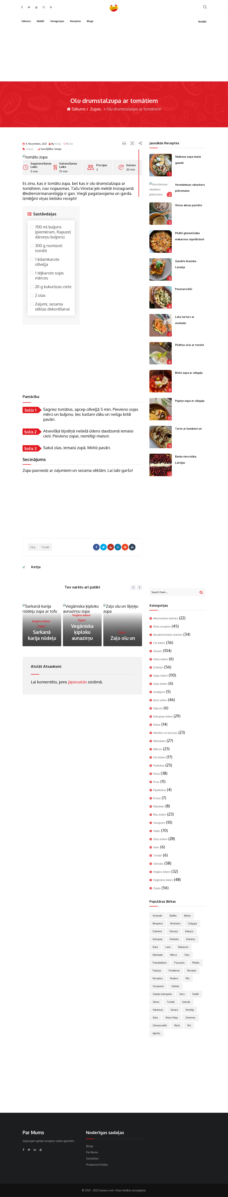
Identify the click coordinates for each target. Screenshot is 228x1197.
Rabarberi (158, 806)
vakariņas (158, 1009)
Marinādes (159, 741)
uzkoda (186, 1001)
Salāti (156, 831)
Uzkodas (158, 863)
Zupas (95, 108)
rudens (174, 978)
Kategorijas (57, 21)
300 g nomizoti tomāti (48, 248)
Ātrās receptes (162, 626)
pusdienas (174, 970)
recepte (191, 970)
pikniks (195, 962)
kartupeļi (157, 939)
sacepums (158, 986)
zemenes (190, 1017)
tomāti (45, 547)
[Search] (205, 6)
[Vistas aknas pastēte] (160, 213)
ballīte (173, 915)
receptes (158, 978)
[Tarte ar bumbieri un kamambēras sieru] (160, 437)
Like (70, 143)
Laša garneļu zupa (123, 635)
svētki (195, 994)
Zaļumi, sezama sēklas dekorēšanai (52, 307)
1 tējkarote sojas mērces (49, 275)
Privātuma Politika (97, 1164)
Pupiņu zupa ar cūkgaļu (189, 400)
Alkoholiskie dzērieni (165, 618)
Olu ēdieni (159, 757)
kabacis (189, 931)
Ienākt (202, 21)
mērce (173, 954)
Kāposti (158, 708)
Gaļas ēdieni (160, 675)
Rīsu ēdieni (159, 814)
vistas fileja (171, 1017)
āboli (177, 1025)
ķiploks (156, 1033)
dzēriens (157, 931)
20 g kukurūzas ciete (53, 286)
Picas (156, 782)
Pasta (156, 773)
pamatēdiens (160, 962)
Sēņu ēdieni (160, 839)
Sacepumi (159, 822)
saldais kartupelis (162, 994)
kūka (155, 947)
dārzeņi (174, 931)
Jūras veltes (117, 626)
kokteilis (174, 939)
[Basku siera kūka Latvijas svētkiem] (160, 465)
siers (182, 994)
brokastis (175, 923)
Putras (157, 798)
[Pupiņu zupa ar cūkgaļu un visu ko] (160, 409)
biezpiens (158, 923)
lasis (168, 947)
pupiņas (157, 970)
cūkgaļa (192, 923)
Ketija (58, 143)
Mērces (157, 749)
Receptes (75, 21)
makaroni (183, 947)
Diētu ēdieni (160, 659)
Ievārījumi (159, 692)
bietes (187, 915)
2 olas (40, 295)
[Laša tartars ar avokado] (160, 325)
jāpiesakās (77, 681)
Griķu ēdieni (160, 683)
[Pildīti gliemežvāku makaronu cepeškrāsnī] (160, 241)
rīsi (187, 978)
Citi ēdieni (159, 643)
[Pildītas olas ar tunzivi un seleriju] (160, 353)
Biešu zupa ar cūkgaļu (189, 372)
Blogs (90, 21)
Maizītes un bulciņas (165, 732)
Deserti (157, 651)
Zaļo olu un (82, 638)
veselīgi (189, 1009)
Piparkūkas (159, 790)
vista (155, 1017)
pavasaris (179, 962)
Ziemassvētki (160, 1025)
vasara (174, 1009)
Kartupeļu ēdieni (163, 716)
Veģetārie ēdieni (163, 880)
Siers (156, 847)
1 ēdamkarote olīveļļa (47, 262)
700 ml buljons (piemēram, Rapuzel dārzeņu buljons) (53, 231)
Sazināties (92, 1158)
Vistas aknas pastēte (188, 205)
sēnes (156, 1001)
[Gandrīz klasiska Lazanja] (160, 269)
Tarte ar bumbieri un (188, 428)
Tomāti (157, 855)
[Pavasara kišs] (160, 297)
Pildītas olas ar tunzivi (189, 345)
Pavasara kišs (183, 289)
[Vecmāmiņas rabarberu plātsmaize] (160, 189)
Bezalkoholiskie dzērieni (167, 634)
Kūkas (156, 724)
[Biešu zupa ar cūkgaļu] (160, 381)
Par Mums (92, 1152)
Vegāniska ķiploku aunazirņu (42, 632)
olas (32, 547)
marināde (158, 954)
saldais (175, 986)
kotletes (190, 939)
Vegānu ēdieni (41, 615)
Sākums (26, 21)
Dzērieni (158, 667)
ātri (189, 1025)
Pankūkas (158, 765)
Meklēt (40, 21)
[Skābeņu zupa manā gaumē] (160, 165)
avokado (157, 915)
